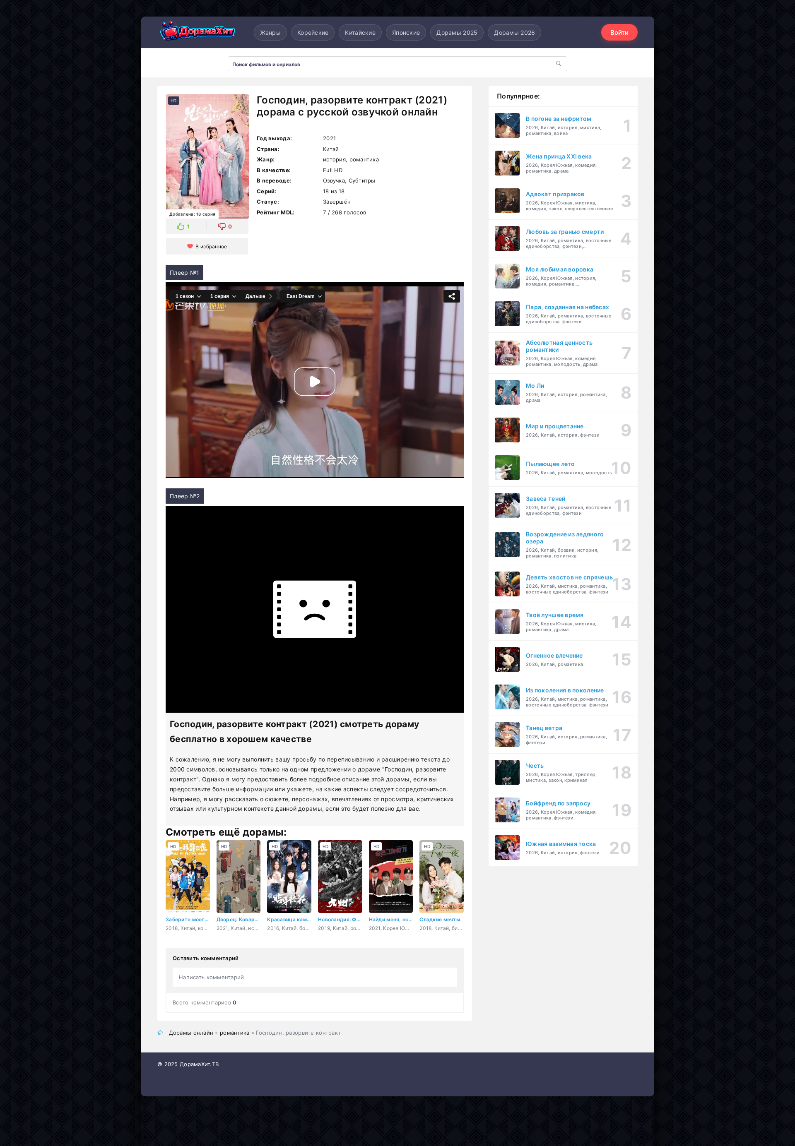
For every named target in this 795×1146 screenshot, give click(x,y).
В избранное (211, 246)
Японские (406, 32)
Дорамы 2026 (514, 32)
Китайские (360, 32)
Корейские (313, 32)
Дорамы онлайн (191, 1032)
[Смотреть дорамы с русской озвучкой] (198, 32)
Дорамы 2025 (456, 32)
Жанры (270, 32)
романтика (235, 1032)
